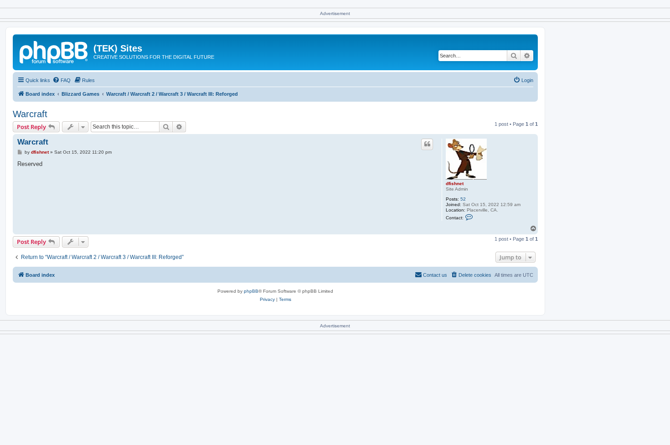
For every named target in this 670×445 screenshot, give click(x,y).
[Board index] (54, 51)
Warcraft (30, 114)
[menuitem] (61, 80)
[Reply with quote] (427, 144)
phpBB (251, 291)
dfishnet (455, 183)
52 (463, 199)
